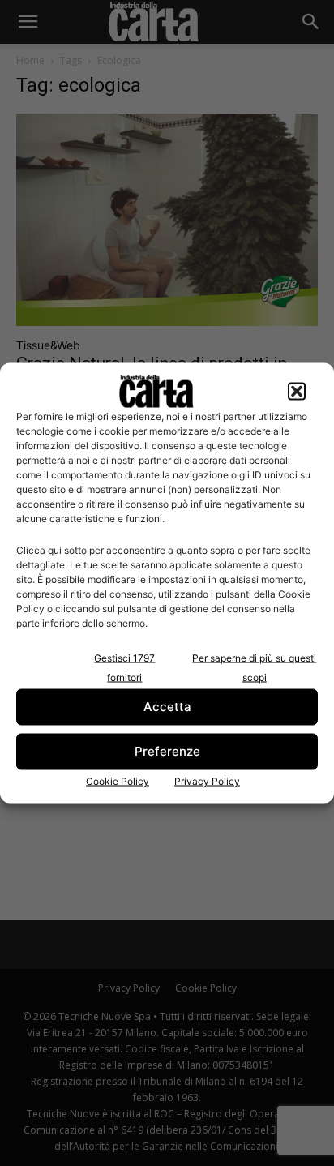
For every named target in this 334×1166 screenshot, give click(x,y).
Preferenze (167, 751)
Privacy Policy (207, 780)
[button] (297, 391)
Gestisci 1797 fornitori (124, 667)
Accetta (167, 706)
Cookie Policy (117, 780)
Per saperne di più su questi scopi (254, 667)
